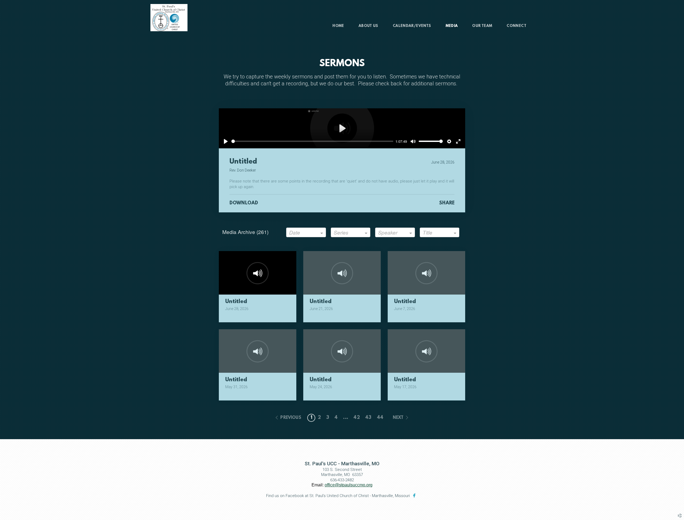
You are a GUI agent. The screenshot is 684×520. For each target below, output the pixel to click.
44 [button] (380, 417)
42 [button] (356, 417)
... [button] (345, 417)
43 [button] (368, 417)
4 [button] (336, 417)
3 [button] (327, 417)
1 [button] (311, 417)
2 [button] (319, 417)
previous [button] (290, 417)
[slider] (312, 141)
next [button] (398, 417)
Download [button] (244, 203)
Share (446, 203)
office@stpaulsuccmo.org (348, 485)
